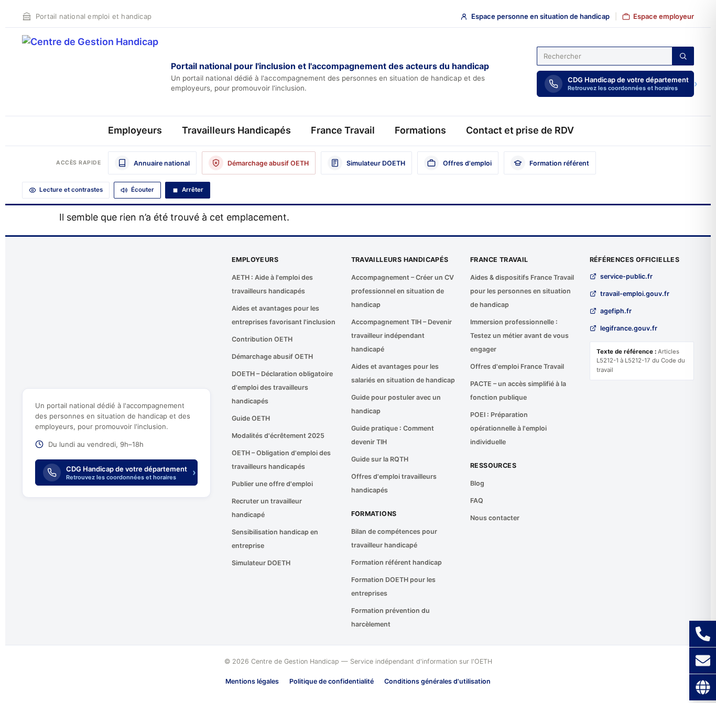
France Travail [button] (343, 130)
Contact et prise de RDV (520, 130)
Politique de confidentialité (331, 681)
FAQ (476, 500)
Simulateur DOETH (261, 563)
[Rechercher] (683, 56)
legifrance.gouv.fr (628, 328)
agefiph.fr (616, 311)
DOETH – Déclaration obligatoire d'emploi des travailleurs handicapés (282, 387)
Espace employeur (663, 16)
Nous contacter (494, 518)
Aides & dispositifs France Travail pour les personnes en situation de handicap (522, 291)
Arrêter (192, 189)
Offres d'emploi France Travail (517, 366)
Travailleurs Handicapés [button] (236, 130)
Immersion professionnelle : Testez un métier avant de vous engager (519, 335)
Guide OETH (251, 418)
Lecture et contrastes (71, 189)
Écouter (142, 189)
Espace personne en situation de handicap (540, 16)
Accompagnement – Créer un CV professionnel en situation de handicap (402, 291)
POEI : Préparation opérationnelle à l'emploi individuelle (508, 428)
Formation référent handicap (396, 562)
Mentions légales (252, 681)
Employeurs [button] (135, 130)
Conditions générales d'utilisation (437, 681)
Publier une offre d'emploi (272, 484)
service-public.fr (626, 276)
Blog (477, 483)
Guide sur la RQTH (379, 459)
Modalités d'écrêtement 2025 (278, 436)
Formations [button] (420, 130)
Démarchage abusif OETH (272, 356)
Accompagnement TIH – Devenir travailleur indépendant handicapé (401, 335)
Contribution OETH (262, 339)
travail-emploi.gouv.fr (634, 294)
